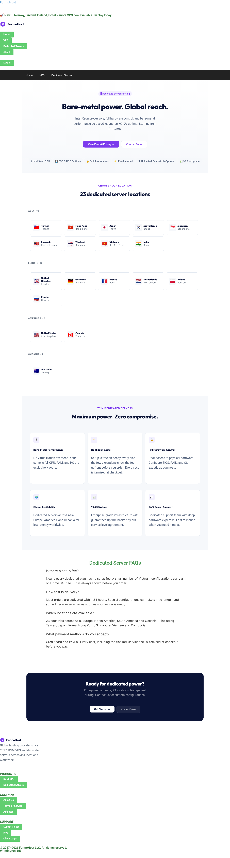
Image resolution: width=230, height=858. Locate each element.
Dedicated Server (61, 75)
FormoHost (8, 2)
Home (29, 75)
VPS (42, 75)
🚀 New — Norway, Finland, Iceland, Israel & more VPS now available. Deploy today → (57, 15)
